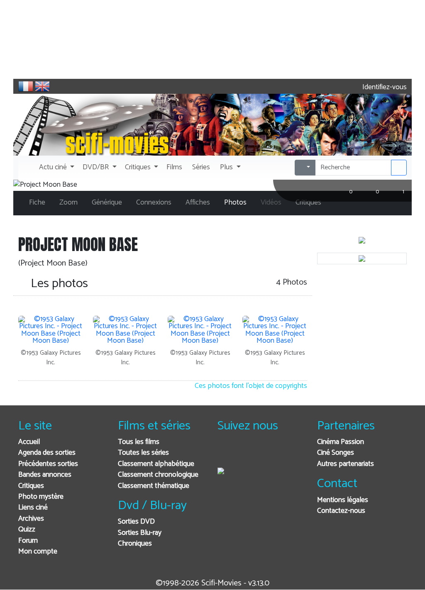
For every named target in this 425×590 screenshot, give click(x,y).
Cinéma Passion (340, 442)
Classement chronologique (158, 475)
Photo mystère (41, 497)
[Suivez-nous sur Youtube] (266, 453)
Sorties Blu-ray (139, 533)
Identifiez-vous (384, 87)
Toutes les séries (143, 453)
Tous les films (138, 442)
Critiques (31, 486)
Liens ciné (33, 508)
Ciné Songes (335, 453)
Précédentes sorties (48, 464)
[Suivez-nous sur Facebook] (225, 453)
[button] (56, 167)
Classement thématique (153, 486)
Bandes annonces (44, 475)
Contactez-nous (341, 511)
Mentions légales (342, 500)
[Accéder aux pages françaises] (25, 86)
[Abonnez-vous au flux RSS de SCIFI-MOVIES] (287, 453)
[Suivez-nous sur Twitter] (246, 453)
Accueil (29, 442)
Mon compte (37, 552)
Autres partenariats (345, 464)
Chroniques (135, 544)
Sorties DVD (136, 522)
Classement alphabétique (156, 464)
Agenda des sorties (47, 453)
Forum (28, 541)
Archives (31, 519)
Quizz (26, 530)
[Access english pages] (42, 86)
